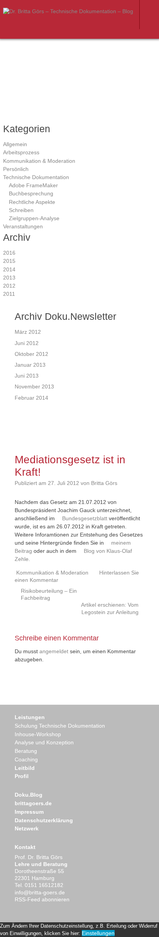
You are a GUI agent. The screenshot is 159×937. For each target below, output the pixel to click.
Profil (22, 776)
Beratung (26, 751)
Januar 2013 (30, 365)
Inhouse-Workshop (38, 734)
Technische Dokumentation (36, 177)
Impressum (29, 812)
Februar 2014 (31, 398)
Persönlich (16, 169)
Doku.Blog (28, 795)
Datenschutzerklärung (44, 820)
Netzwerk (27, 828)
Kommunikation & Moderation (39, 161)
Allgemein (15, 144)
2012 (9, 286)
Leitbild (25, 768)
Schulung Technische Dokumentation (60, 726)
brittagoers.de (33, 803)
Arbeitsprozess (21, 152)
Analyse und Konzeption (44, 742)
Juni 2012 (27, 343)
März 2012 (28, 332)
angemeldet (53, 651)
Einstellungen (98, 933)
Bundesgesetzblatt (84, 518)
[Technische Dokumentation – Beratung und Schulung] (68, 11)
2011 (9, 294)
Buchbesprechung (31, 193)
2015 (9, 261)
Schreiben (21, 210)
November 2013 (34, 386)
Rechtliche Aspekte (32, 202)
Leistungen (30, 717)
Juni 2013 (27, 376)
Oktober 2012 (31, 354)
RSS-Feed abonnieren (42, 899)
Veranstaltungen (23, 226)
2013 (9, 277)
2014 (9, 269)
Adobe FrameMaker (33, 185)
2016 (9, 253)
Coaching (26, 759)
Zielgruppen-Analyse (34, 218)
